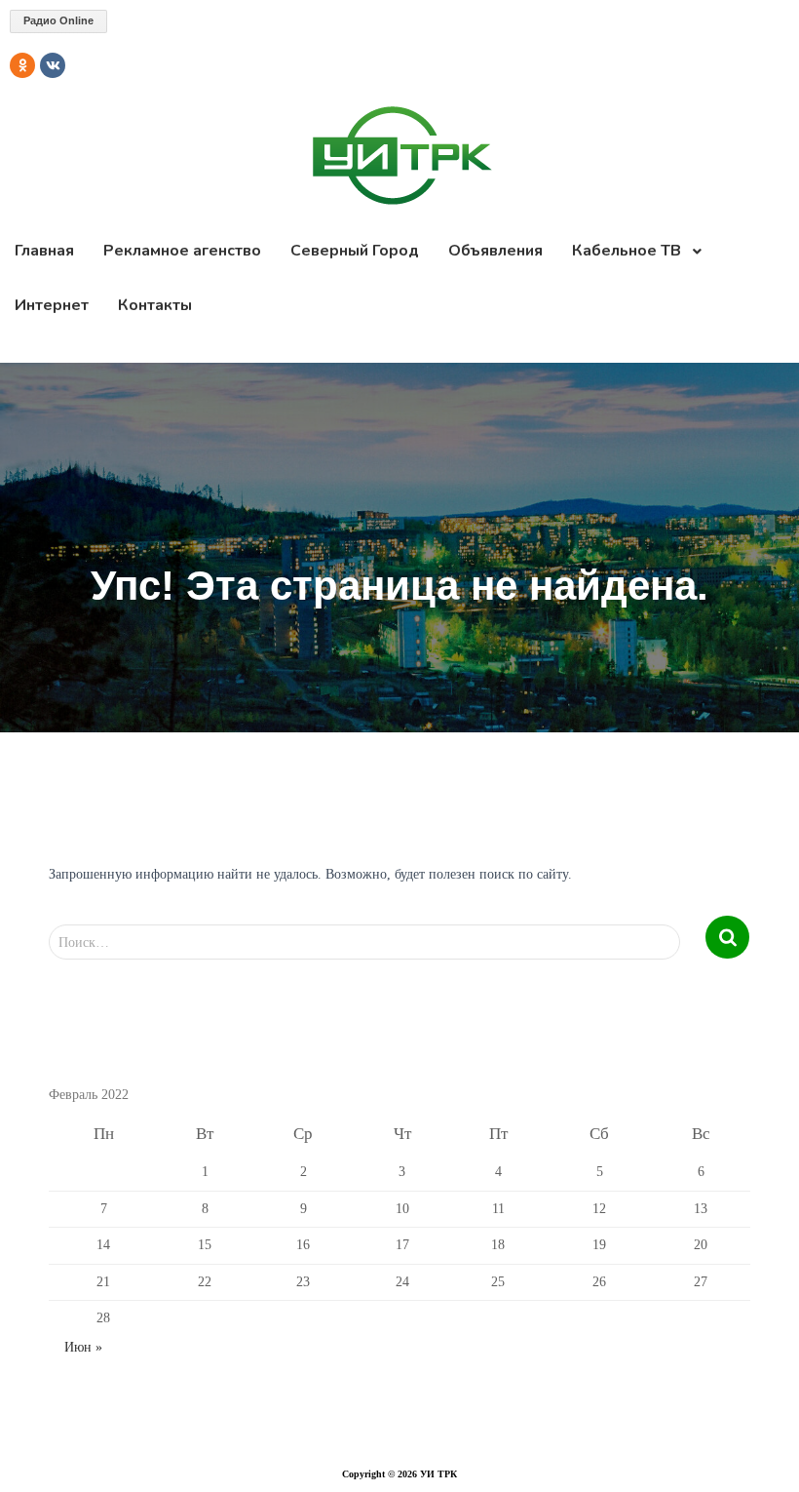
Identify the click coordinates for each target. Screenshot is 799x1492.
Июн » (83, 1347)
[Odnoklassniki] (22, 65)
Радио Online (58, 20)
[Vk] (52, 65)
